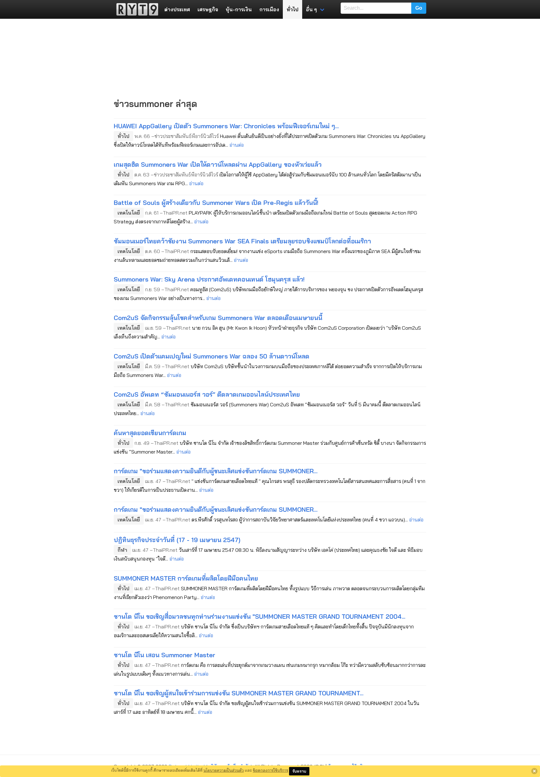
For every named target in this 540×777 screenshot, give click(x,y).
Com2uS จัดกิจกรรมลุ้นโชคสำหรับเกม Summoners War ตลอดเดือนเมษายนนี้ (218, 318)
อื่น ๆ (311, 9)
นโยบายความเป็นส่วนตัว (223, 770)
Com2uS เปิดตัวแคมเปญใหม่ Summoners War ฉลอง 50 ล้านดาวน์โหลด (211, 356)
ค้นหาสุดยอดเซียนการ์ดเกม (150, 433)
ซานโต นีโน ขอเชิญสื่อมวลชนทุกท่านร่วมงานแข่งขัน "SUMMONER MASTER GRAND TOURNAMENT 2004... (259, 616)
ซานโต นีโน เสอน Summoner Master (164, 655)
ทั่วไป (292, 9)
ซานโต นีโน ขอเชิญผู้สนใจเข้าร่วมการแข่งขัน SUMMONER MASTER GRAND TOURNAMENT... (238, 693)
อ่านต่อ (236, 145)
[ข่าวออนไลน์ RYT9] (135, 9)
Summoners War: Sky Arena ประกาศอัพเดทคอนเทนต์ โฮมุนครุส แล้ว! (209, 279)
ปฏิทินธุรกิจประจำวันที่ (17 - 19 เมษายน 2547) (177, 540)
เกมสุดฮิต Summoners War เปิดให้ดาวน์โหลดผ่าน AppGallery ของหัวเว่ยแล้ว (218, 164)
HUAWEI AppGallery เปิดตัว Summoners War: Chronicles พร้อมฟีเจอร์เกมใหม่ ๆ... (226, 126)
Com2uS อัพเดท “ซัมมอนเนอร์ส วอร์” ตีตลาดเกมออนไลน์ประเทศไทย (207, 394)
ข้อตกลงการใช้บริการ (270, 770)
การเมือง (269, 9)
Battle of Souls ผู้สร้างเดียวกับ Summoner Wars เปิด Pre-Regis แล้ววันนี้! (216, 202)
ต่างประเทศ (177, 9)
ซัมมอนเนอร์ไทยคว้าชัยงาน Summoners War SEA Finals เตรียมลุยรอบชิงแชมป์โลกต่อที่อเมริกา (242, 241)
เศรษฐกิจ (208, 9)
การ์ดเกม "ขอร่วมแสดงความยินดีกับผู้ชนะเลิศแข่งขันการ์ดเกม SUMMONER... (216, 471)
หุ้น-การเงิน (239, 9)
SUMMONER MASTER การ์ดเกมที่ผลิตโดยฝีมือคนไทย (186, 578)
